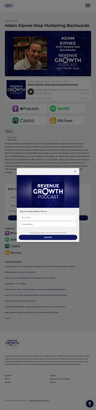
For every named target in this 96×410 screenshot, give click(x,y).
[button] (75, 171)
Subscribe (48, 237)
